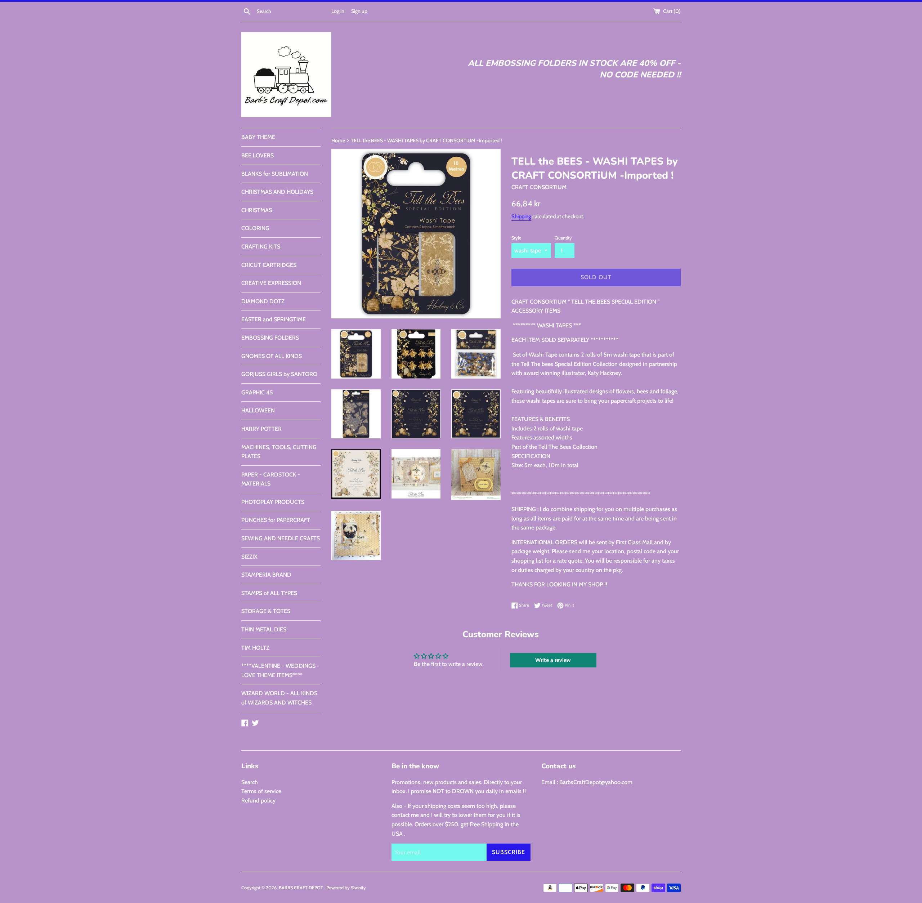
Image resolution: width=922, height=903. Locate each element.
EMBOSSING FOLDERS (270, 337)
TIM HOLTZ (255, 647)
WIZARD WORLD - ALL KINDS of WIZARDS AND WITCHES (279, 698)
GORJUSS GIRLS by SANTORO (279, 374)
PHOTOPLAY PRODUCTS (272, 502)
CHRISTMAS (256, 210)
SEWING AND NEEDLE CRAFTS (280, 538)
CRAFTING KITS (260, 246)
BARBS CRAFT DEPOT (301, 887)
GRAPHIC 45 (257, 392)
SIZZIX (249, 556)
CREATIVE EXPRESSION (271, 283)
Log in (337, 11)
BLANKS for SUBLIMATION (274, 173)
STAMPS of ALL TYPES (269, 593)
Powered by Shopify (346, 887)
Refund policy (258, 800)
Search (249, 782)
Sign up (359, 11)
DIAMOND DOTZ (263, 301)
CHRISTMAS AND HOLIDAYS (277, 191)
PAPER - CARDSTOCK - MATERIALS (270, 479)
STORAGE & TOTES (265, 611)
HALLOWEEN (258, 410)
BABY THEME (258, 137)
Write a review (553, 660)
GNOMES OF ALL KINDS (271, 356)
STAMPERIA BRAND (266, 574)
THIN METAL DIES (263, 629)
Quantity (563, 238)
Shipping (521, 216)
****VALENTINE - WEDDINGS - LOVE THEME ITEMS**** (280, 670)
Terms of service (261, 791)
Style (516, 238)
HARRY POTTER (261, 428)
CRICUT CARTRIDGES (268, 264)
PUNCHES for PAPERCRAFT (275, 520)
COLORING (255, 228)
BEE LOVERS (257, 155)
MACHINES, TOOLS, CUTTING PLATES (279, 452)
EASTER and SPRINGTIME (273, 319)
